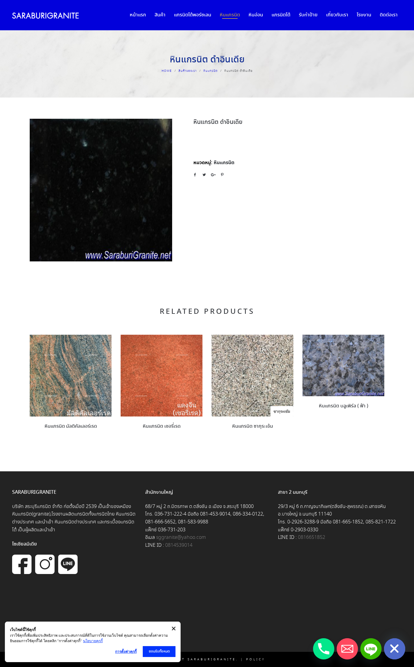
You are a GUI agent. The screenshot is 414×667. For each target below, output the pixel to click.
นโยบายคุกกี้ (93, 641)
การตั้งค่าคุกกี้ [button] (126, 651)
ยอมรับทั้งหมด (159, 651)
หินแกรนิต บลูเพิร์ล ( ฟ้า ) (343, 406)
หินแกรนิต (210, 71)
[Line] (371, 648)
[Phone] (323, 648)
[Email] (347, 648)
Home (167, 71)
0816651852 (311, 537)
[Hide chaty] (394, 648)
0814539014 (178, 545)
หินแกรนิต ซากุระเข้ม (252, 426)
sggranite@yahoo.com (181, 537)
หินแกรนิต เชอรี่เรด (162, 426)
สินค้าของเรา (188, 71)
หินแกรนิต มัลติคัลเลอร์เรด (71, 426)
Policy (255, 659)
